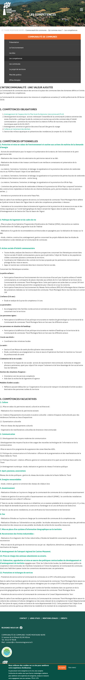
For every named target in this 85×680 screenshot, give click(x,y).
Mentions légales (50, 618)
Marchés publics (15, 75)
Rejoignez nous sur (10, 628)
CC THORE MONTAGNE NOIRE (13, 30)
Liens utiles (35, 618)
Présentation (14, 42)
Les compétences (15, 58)
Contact (23, 618)
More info (35, 678)
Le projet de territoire (17, 69)
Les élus (12, 53)
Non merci (72, 667)
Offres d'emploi (15, 80)
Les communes (14, 64)
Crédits (64, 618)
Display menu (81, 9)
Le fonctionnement (16, 48)
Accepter (62, 668)
